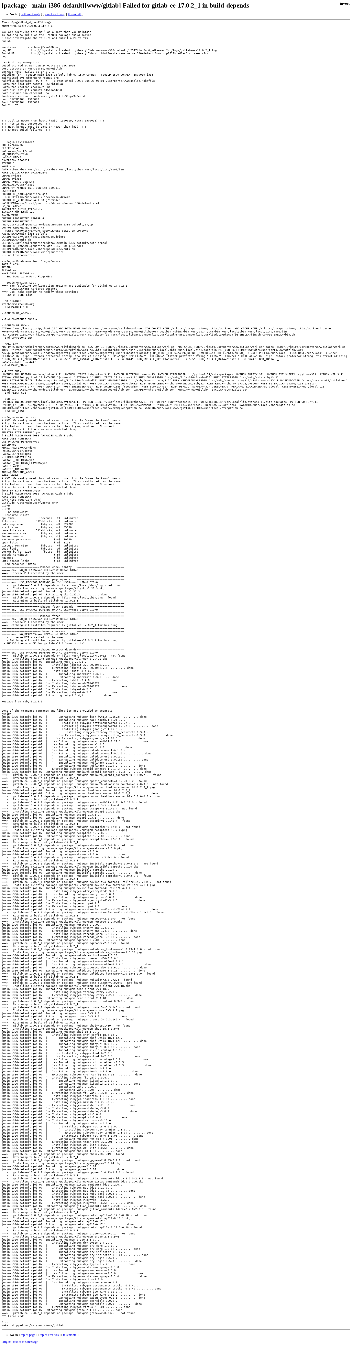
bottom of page (30, 14)
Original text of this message (20, 1341)
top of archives (54, 14)
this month (74, 14)
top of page (28, 1335)
